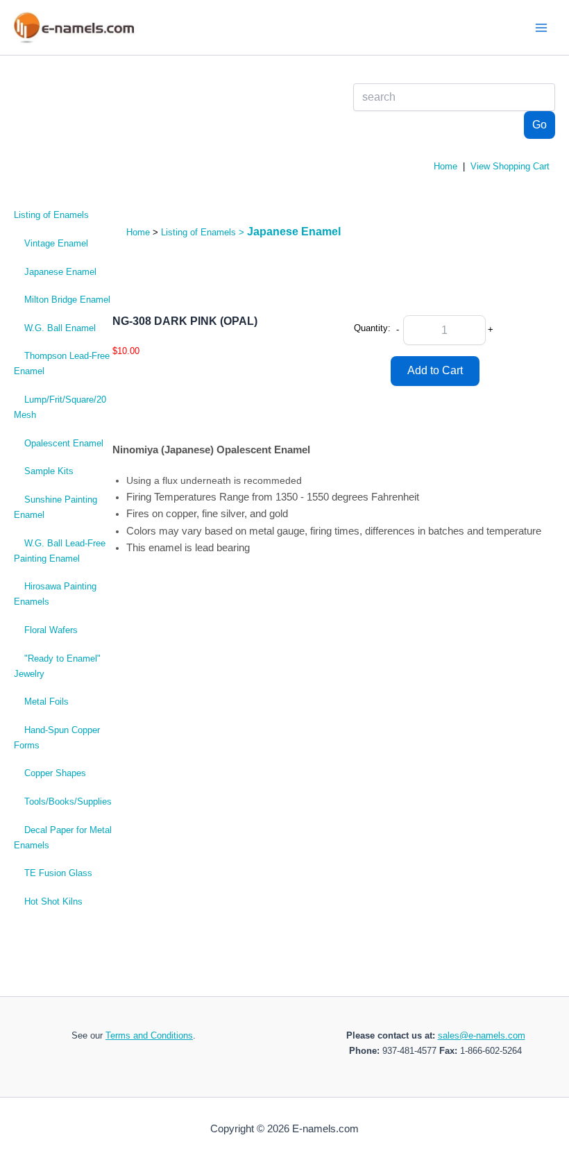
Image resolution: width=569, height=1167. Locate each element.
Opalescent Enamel (63, 443)
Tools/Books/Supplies (68, 801)
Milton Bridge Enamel (67, 299)
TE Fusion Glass (58, 873)
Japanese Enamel (60, 272)
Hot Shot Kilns (53, 901)
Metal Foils (46, 701)
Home (445, 166)
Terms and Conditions (149, 1035)
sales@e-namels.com (481, 1035)
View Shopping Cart (510, 166)
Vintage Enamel (56, 243)
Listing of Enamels (51, 215)
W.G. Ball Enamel (60, 328)
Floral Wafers (51, 630)
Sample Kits (49, 471)
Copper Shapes (55, 773)
